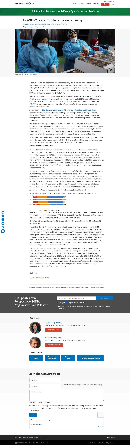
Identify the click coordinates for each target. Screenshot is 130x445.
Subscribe (104, 298)
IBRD (30, 443)
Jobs (41, 437)
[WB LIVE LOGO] (105, 4)
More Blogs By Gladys (53, 330)
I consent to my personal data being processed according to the (84, 307)
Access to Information (32, 437)
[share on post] (3, 219)
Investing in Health (36, 357)
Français (37, 27)
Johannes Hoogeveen (46, 24)
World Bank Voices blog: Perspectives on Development (90, 357)
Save (33, 414)
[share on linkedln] (3, 223)
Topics (89, 3)
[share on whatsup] (3, 227)
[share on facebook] (3, 215)
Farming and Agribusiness (52, 357)
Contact (95, 3)
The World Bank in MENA (39, 278)
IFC (37, 443)
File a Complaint (111, 437)
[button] (113, 4)
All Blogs (81, 3)
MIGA (40, 443)
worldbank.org (109, 1)
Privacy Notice (48, 406)
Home (74, 3)
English (31, 27)
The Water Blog (68, 357)
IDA (34, 443)
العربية (42, 27)
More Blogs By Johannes (54, 344)
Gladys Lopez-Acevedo (30, 24)
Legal (16, 437)
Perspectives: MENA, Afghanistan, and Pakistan (72, 11)
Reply (99, 426)
